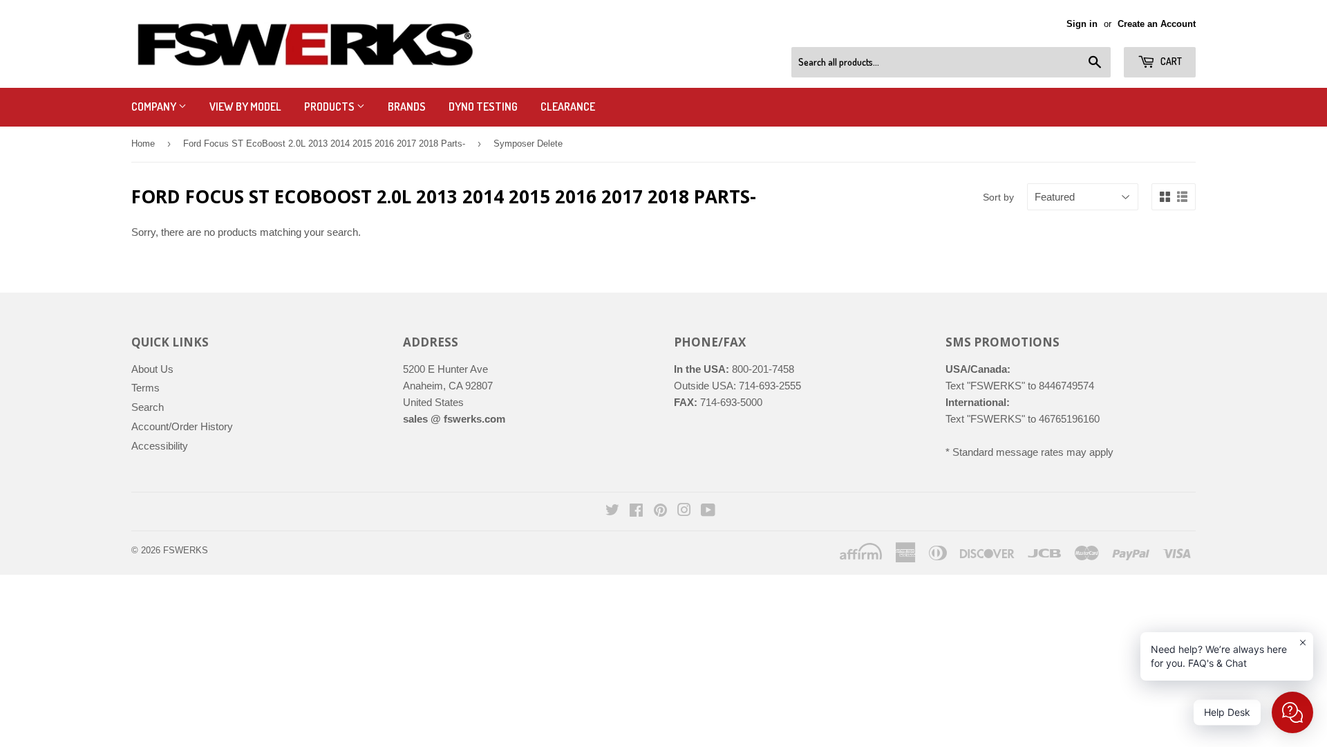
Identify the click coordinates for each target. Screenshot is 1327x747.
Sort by (998, 197)
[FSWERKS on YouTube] (708, 511)
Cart (1170, 61)
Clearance (567, 106)
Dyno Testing (483, 106)
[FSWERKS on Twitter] (612, 511)
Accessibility (159, 446)
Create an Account (1157, 24)
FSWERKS (185, 550)
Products (330, 106)
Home (143, 143)
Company (154, 106)
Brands (407, 106)
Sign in (1082, 24)
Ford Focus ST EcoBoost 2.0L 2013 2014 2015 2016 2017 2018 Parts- (324, 143)
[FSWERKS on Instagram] (684, 511)
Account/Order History (182, 426)
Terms (145, 388)
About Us (152, 369)
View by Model (245, 106)
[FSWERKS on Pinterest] (660, 511)
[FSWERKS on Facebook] (636, 511)
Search (147, 407)
